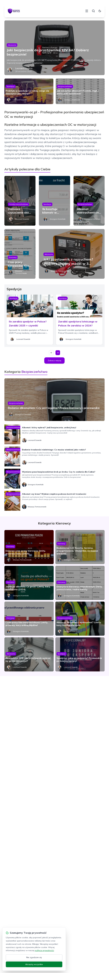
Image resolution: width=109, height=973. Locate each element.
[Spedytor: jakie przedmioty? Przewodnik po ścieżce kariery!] (80, 654)
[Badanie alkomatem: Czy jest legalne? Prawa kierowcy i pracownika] (54, 399)
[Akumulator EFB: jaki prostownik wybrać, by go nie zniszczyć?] (29, 654)
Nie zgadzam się (34, 957)
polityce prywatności (44, 950)
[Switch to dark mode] (99, 10)
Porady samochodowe (18, 204)
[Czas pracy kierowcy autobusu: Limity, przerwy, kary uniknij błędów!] (29, 619)
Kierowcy (12, 257)
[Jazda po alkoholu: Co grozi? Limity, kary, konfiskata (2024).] (29, 583)
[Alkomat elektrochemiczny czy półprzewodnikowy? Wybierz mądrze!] (89, 201)
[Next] (57, 352)
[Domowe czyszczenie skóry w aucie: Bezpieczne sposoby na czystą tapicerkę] (20, 201)
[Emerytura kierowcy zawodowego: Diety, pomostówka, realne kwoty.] (80, 583)
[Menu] (87, 11)
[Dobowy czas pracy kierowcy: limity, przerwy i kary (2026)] (29, 547)
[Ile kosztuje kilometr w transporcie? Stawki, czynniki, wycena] (54, 201)
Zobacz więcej (54, 360)
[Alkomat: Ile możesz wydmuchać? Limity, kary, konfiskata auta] (80, 619)
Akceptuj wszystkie (34, 964)
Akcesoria (12, 45)
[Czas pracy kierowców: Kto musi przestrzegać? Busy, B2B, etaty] (20, 254)
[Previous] (51, 352)
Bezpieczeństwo (65, 86)
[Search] (93, 10)
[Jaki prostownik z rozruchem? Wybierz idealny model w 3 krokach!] (72, 254)
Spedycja (10, 86)
